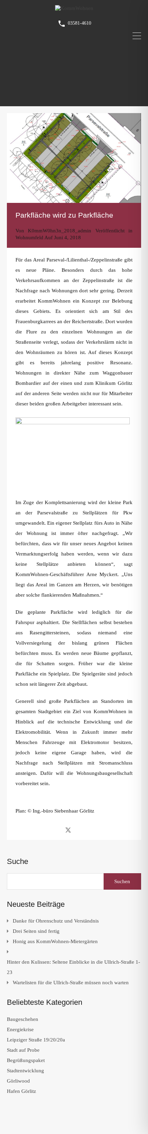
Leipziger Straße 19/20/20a (36, 1039)
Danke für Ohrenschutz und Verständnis (56, 921)
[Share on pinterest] (92, 829)
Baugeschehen (22, 1019)
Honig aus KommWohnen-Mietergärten (55, 941)
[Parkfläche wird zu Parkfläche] (74, 158)
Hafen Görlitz (21, 1091)
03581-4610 (79, 23)
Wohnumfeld (29, 237)
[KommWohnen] (74, 8)
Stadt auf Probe (23, 1050)
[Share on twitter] (68, 829)
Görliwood (18, 1081)
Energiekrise (20, 1029)
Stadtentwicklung (25, 1070)
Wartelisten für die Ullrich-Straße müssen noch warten (71, 982)
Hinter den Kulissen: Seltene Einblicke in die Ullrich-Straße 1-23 (73, 967)
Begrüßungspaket (26, 1060)
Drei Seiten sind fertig (36, 931)
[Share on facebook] (56, 829)
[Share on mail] (80, 829)
